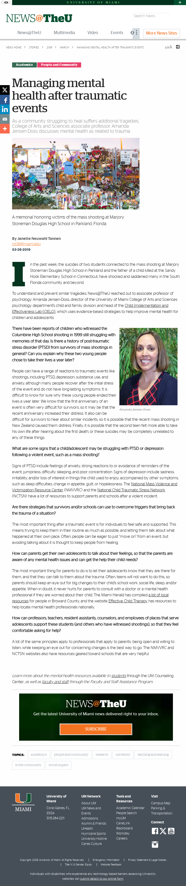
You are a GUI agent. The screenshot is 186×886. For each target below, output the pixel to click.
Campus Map (160, 803)
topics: (18, 755)
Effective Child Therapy (127, 601)
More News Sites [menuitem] (161, 33)
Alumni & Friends (93, 823)
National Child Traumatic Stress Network (131, 490)
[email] (5, 119)
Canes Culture (91, 844)
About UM (88, 803)
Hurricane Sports (93, 833)
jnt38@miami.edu (26, 244)
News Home (13, 47)
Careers (121, 838)
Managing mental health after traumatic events (110, 47)
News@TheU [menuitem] (29, 33)
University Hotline (94, 839)
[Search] (175, 16)
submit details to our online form (101, 878)
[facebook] (5, 99)
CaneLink (123, 823)
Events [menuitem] (117, 33)
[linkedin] (5, 109)
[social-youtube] (171, 831)
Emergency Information (106, 860)
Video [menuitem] (92, 33)
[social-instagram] (155, 844)
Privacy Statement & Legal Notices (147, 860)
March (64, 47)
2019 (49, 47)
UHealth (87, 828)
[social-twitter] (163, 830)
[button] (175, 872)
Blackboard (124, 828)
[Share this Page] (175, 50)
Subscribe (96, 729)
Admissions (89, 818)
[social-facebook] (155, 831)
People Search (126, 813)
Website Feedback (111, 864)
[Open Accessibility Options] (6, 2)
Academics (24, 64)
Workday (122, 833)
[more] (5, 128)
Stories (33, 47)
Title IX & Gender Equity (78, 864)
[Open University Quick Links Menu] (180, 2)
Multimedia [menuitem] (64, 33)
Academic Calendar (130, 808)
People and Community (59, 64)
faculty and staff (55, 682)
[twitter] (5, 90)
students (118, 676)
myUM (121, 818)
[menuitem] (136, 33)
